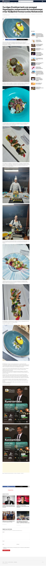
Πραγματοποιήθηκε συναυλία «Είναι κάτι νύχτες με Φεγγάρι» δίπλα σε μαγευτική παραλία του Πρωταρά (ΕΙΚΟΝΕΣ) (39, 54)
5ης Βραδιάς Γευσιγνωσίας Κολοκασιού (9, 473)
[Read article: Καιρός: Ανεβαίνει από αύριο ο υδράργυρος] (33, 84)
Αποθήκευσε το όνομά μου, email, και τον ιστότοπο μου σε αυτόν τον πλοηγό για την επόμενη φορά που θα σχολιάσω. (16, 548)
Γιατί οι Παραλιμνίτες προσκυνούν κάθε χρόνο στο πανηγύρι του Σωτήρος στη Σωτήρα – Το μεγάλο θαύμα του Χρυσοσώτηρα (23, 522)
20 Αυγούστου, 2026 (38, 69)
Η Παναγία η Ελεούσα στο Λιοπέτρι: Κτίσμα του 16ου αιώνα (39, 59)
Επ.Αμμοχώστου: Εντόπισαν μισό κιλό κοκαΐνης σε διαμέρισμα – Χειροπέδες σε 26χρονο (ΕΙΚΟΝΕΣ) (39, 79)
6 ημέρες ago (37, 42)
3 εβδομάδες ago (5, 524)
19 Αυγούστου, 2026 (38, 89)
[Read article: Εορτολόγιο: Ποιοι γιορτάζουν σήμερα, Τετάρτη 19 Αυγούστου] (33, 41)
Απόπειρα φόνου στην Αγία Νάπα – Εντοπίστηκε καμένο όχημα (39, 63)
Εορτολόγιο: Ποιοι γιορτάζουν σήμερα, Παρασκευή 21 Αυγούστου (39, 68)
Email (3, 544)
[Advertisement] (16, 468)
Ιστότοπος (18, 544)
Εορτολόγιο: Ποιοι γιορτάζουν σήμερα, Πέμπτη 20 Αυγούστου (39, 49)
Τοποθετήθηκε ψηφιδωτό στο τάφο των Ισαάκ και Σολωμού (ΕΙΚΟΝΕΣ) (39, 45)
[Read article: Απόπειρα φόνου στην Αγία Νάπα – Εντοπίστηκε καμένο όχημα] (33, 64)
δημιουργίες (18, 473)
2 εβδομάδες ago (5, 509)
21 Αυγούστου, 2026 (38, 65)
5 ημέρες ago (37, 56)
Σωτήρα (4, 519)
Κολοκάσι (22, 473)
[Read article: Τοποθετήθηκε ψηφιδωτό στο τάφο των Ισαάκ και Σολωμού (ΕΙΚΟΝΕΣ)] (33, 45)
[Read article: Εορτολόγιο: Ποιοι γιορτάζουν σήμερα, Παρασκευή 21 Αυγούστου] (33, 68)
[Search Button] (32, 1)
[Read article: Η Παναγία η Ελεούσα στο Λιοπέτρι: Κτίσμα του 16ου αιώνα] (33, 59)
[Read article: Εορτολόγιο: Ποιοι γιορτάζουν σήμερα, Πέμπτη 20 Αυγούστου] (33, 49)
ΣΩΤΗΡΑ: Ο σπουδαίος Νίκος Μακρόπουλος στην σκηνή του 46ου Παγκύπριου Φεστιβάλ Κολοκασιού (9, 506)
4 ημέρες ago (37, 38)
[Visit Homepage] (6, 1)
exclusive (15, 473)
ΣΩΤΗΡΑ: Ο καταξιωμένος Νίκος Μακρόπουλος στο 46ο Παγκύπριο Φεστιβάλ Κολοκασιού (23, 506)
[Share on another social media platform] (28, 39)
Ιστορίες (18, 519)
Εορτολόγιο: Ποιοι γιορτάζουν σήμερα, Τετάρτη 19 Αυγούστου (39, 41)
